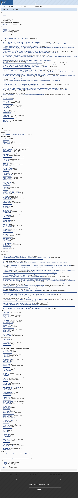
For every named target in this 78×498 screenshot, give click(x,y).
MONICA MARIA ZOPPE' (7, 203)
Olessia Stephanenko (7, 220)
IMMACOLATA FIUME (7, 154)
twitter (32, 477)
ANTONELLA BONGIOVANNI (8, 178)
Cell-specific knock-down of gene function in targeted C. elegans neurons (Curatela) (19, 65)
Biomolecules (5, 34)
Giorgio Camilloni (6, 195)
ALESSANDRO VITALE (7, 183)
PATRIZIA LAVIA (6, 170)
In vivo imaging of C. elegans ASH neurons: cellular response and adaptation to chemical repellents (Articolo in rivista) (26, 74)
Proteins (4, 32)
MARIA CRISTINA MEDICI (8, 228)
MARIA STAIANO (6, 110)
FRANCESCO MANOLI (7, 229)
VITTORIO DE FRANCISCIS (8, 168)
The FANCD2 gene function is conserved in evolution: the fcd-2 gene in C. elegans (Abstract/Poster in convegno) (25, 51)
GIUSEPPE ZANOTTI (7, 238)
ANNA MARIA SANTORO (7, 173)
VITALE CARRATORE (6, 205)
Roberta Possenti (6, 223)
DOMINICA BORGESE (7, 193)
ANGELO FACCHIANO (7, 105)
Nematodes (5, 31)
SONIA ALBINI (5, 188)
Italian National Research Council (42, 484)
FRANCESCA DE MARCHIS (8, 174)
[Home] (6, 2)
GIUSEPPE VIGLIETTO (7, 151)
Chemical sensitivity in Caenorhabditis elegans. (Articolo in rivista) (16, 85)
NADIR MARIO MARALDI (7, 158)
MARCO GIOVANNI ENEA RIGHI (9, 191)
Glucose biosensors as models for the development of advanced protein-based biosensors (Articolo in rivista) (25, 42)
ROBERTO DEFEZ (6, 102)
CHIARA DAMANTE (6, 239)
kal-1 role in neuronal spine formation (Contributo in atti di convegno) (17, 67)
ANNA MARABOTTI (6, 121)
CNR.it (37, 4)
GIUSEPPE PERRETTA (7, 179)
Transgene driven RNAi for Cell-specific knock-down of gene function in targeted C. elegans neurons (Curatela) (25, 66)
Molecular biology (6, 30)
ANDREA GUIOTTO (6, 165)
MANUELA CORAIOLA (7, 176)
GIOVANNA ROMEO (7, 245)
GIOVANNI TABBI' (6, 181)
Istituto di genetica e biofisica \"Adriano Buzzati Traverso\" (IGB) (15, 134)
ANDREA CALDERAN (7, 215)
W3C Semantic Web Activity (56, 477)
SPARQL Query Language (56, 479)
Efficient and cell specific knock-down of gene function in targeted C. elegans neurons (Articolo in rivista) (24, 84)
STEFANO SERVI (6, 219)
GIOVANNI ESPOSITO (7, 116)
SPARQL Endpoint (25, 4)
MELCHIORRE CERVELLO (7, 243)
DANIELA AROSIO (6, 240)
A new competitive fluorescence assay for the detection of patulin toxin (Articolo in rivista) (21, 46)
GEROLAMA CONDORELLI (8, 226)
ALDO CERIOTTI (6, 159)
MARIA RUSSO (5, 214)
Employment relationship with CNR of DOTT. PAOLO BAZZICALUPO (16, 38)
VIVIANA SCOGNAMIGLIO (8, 103)
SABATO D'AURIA (6, 101)
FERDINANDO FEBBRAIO (7, 156)
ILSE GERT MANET (6, 212)
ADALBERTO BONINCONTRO (8, 149)
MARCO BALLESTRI (6, 247)
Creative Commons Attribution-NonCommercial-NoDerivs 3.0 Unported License (45, 487)
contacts (33, 479)
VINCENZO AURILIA (6, 244)
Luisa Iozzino (5, 189)
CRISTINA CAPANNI (6, 201)
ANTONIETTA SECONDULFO (8, 115)
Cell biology (5, 28)
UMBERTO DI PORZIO (7, 112)
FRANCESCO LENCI (6, 206)
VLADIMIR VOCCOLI (7, 177)
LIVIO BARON (5, 172)
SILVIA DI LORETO (6, 235)
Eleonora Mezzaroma (7, 182)
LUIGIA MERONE (6, 163)
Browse (32, 4)
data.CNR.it (16, 4)
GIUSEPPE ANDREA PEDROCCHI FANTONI (11, 192)
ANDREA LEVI (5, 196)
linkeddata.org (54, 481)
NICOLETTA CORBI (6, 186)
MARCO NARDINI (6, 216)
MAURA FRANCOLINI (7, 225)
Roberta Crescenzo (6, 184)
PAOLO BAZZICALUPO (7, 24)
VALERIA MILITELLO (6, 217)
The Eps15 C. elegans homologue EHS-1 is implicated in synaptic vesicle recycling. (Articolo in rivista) (23, 70)
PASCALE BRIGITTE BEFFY (8, 153)
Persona (4, 15)
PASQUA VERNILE (6, 234)
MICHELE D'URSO (6, 114)
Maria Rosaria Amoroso (7, 109)
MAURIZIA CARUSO (6, 160)
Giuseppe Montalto (7, 197)
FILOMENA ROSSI (6, 230)
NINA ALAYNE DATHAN (7, 164)
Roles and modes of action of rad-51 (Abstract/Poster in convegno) (16, 59)
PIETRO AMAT (5, 207)
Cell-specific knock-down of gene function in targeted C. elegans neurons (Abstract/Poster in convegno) (23, 94)
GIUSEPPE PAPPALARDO (7, 242)
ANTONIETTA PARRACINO (8, 98)
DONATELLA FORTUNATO (8, 231)
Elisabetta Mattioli (6, 248)
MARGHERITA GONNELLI (8, 169)
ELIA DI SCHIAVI (6, 100)
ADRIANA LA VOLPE (6, 111)
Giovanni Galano (6, 210)
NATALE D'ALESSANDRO (7, 198)
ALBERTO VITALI (6, 167)
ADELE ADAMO (6, 107)
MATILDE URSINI (6, 106)
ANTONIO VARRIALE (7, 221)
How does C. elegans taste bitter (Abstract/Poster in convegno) (15, 55)
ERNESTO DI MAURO (7, 150)
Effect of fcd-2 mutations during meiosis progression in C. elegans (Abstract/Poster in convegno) (22, 62)
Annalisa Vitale (6, 187)
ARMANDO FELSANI (7, 162)
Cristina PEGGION (6, 202)
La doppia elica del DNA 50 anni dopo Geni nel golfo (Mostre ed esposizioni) (18, 83)
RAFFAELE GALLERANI (7, 233)
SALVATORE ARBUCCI (7, 120)
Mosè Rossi (5, 119)
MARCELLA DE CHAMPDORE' (8, 117)
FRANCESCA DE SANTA (7, 211)
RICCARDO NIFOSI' (6, 224)
